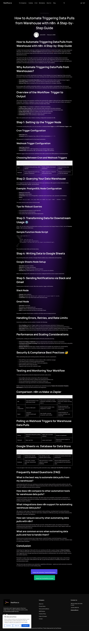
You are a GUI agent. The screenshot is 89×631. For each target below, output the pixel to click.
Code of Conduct (43, 616)
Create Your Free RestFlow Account (44, 578)
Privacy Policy (42, 606)
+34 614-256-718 (75, 607)
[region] (17, 621)
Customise (8, 625)
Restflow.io (7, 3)
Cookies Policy (42, 613)
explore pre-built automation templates (62, 564)
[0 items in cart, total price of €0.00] (64, 3)
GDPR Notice (42, 611)
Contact (41, 618)
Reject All (17, 625)
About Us (41, 603)
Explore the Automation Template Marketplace (44, 572)
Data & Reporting (44, 13)
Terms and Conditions (44, 608)
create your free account (24, 565)
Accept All (25, 625)
